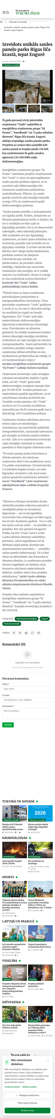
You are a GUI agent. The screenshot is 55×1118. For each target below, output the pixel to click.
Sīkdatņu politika (29, 1087)
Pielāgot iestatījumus (29, 1095)
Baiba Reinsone (11, 1031)
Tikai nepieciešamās (27, 1103)
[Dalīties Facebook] (13, 632)
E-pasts (5, 695)
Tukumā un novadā (18, 22)
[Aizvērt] (48, 1061)
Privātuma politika (12, 1087)
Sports (6, 896)
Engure (44, 618)
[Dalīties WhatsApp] (32, 632)
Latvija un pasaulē (10, 940)
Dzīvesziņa (7, 1021)
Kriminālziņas (8, 857)
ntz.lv (7, 61)
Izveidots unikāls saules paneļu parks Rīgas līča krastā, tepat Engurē (27, 28)
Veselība (6, 979)
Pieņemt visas (27, 1110)
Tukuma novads (11, 623)
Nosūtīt (8, 724)
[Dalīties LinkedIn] (26, 632)
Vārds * (5, 684)
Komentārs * (8, 706)
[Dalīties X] (20, 632)
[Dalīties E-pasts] (38, 632)
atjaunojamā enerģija (26, 618)
